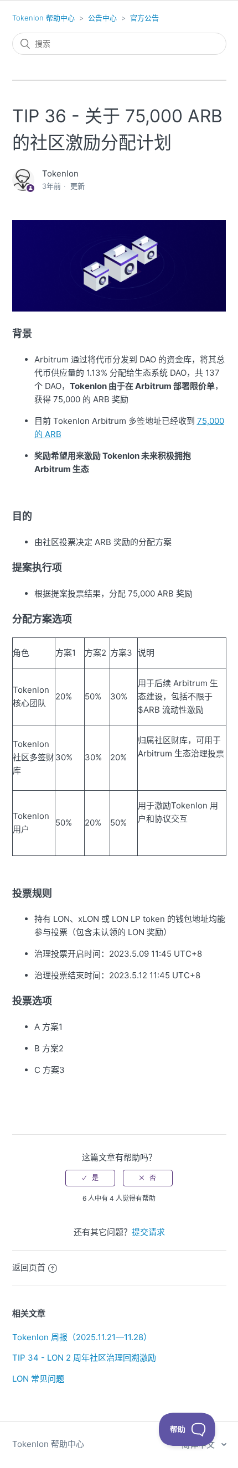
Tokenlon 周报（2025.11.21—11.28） (82, 1337)
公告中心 (102, 17)
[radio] (90, 1178)
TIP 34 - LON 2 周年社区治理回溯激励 (84, 1357)
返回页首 (28, 1267)
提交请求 (148, 1232)
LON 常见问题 (38, 1378)
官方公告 (144, 17)
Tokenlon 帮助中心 (43, 17)
